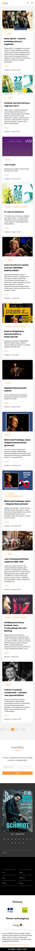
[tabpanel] (17, 813)
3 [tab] (12, 839)
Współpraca (22, 877)
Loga (3, 877)
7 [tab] (27, 839)
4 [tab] (16, 839)
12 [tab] (23, 843)
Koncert (8, 159)
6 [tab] (23, 839)
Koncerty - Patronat (20, 207)
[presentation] (5, 3)
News (10, 33)
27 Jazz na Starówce (14, 212)
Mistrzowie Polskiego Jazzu (13, 496)
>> (24, 729)
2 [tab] (8, 839)
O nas (3, 872)
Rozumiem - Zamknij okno (17, 949)
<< (1, 729)
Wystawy (21, 883)
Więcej (6, 66)
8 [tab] (30, 839)
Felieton (10, 493)
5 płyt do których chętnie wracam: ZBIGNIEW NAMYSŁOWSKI (16, 268)
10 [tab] (16, 843)
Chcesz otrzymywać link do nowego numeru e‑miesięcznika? (18, 759)
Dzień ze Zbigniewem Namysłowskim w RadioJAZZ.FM (14, 334)
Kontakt (4, 883)
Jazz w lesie (9, 164)
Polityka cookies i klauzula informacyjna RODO (15, 944)
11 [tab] (19, 843)
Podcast (7, 435)
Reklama (21, 872)
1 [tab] (4, 839)
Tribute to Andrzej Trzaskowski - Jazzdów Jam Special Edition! (15, 692)
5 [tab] (19, 839)
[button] (27, 3)
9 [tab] (12, 843)
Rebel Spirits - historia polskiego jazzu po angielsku (15, 41)
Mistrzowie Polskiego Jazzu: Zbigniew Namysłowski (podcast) (17, 443)
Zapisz (17, 773)
